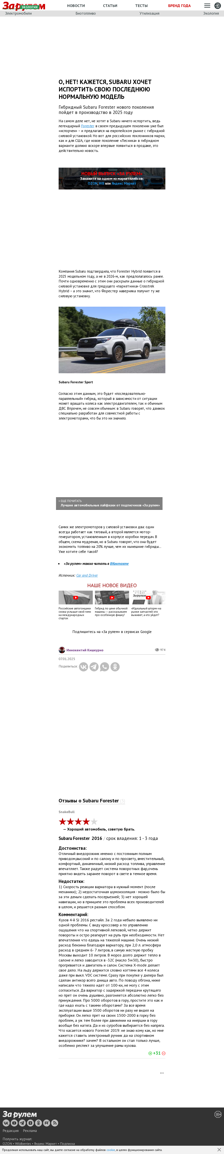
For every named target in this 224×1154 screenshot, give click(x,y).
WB (101, 183)
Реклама (30, 1130)
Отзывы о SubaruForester (92, 800)
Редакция (11, 1130)
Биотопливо (85, 13)
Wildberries (23, 1143)
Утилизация (149, 13)
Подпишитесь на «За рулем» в (112, 632)
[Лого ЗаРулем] (20, 1114)
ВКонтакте (119, 563)
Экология (211, 13)
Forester (87, 125)
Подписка (67, 1143)
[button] (219, 1150)
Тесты (141, 5)
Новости (76, 5)
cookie (111, 1150)
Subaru (65, 838)
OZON (92, 183)
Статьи (110, 5)
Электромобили (18, 13)
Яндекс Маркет (124, 183)
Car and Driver (87, 575)
